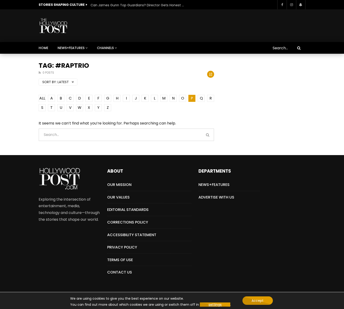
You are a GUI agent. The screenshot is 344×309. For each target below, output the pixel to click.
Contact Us (119, 272)
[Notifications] (300, 4)
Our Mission (119, 184)
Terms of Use (120, 260)
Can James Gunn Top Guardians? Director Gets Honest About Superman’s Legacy (137, 5)
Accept (257, 300)
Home (43, 48)
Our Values (118, 197)
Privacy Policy (122, 247)
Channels (105, 48)
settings (215, 304)
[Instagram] (291, 4)
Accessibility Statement (131, 235)
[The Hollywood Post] (53, 26)
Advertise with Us (216, 197)
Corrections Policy (127, 222)
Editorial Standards (128, 209)
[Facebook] (282, 4)
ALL (42, 98)
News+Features (71, 48)
